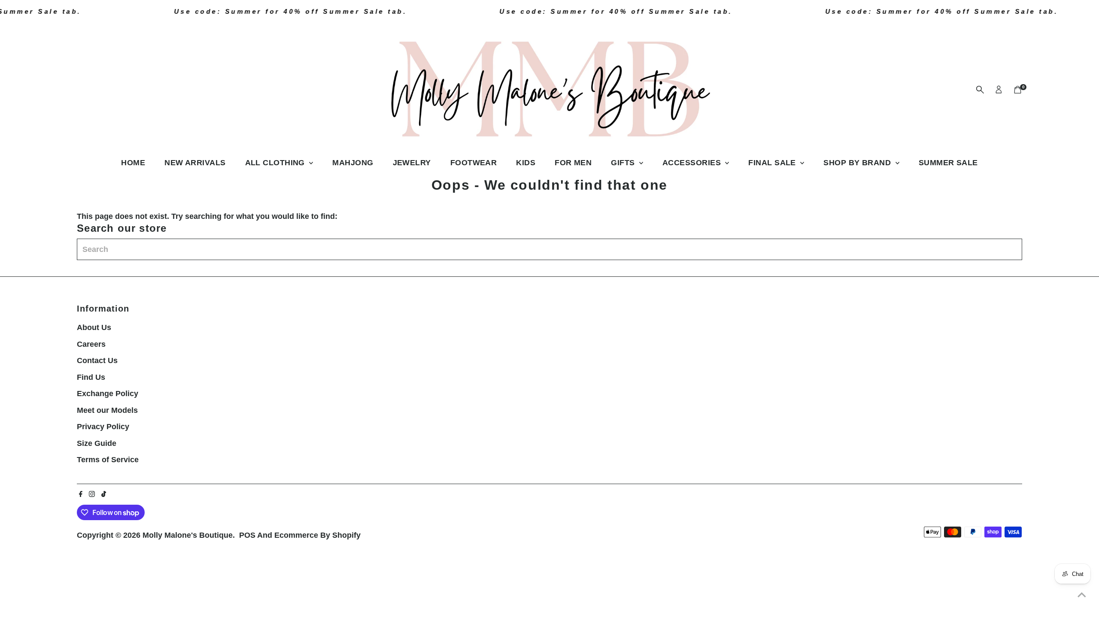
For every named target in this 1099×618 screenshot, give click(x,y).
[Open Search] (980, 90)
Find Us (91, 377)
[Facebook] (81, 494)
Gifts (624, 162)
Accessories (692, 162)
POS (247, 535)
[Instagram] (92, 494)
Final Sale (773, 162)
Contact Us (97, 360)
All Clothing (276, 162)
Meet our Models (107, 410)
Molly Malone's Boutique (188, 535)
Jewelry (412, 162)
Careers (91, 344)
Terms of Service (108, 459)
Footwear (473, 162)
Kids (525, 162)
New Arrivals (194, 162)
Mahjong (352, 162)
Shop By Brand (858, 162)
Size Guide (96, 443)
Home (133, 162)
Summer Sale (948, 162)
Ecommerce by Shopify (317, 535)
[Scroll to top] (1081, 594)
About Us (94, 327)
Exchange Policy (107, 393)
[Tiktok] (103, 494)
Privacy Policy (103, 426)
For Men (573, 162)
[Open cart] (1017, 90)
